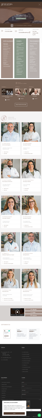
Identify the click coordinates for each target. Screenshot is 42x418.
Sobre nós (35, 416)
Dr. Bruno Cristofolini (6, 180)
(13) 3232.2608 (8, 31)
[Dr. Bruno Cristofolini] (10, 168)
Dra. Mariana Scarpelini (7, 216)
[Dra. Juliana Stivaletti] (31, 132)
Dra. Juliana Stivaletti (27, 143)
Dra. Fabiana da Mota (27, 290)
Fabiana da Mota (25, 371)
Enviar (31, 410)
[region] (14, 408)
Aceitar (14, 413)
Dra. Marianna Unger (6, 290)
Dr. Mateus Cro (5, 253)
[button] (17, 312)
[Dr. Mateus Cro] (10, 242)
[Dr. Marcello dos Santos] (31, 242)
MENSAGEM (24, 394)
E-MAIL (23, 386)
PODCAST (23, 25)
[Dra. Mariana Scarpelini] (10, 205)
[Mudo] (21, 314)
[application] (17, 312)
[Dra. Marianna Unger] (10, 278)
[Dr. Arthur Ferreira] (10, 132)
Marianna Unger (25, 369)
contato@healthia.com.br (25, 32)
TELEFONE (24, 390)
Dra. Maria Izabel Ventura (28, 180)
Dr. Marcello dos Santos (28, 253)
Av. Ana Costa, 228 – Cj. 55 (36, 33)
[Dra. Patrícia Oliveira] (31, 205)
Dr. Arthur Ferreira (6, 143)
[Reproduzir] (11, 314)
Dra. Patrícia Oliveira (27, 216)
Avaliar (5, 337)
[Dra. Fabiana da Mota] (31, 278)
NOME (23, 382)
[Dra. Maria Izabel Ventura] (31, 168)
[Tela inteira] (22, 314)
